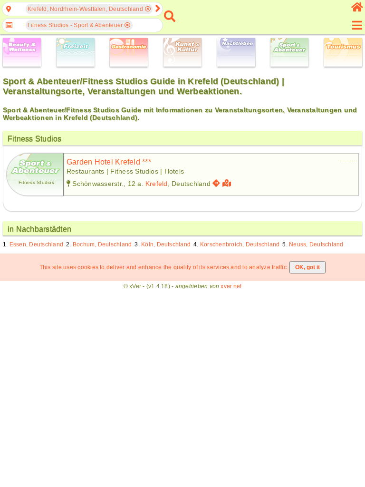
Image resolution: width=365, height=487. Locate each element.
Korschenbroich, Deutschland (239, 244)
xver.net (231, 286)
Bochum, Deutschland (102, 244)
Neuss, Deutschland (316, 244)
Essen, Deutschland (36, 244)
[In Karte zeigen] (227, 183)
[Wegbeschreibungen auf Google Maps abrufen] (216, 183)
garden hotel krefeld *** (109, 162)
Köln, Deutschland (166, 244)
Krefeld (156, 183)
